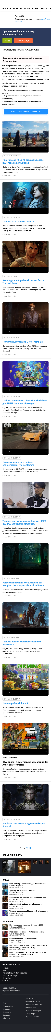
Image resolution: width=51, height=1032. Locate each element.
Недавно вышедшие (34, 1005)
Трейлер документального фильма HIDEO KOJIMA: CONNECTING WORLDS (24, 522)
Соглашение (7, 1009)
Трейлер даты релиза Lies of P (18, 221)
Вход (7, 40)
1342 (28, 848)
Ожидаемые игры (33, 1001)
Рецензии (17, 8)
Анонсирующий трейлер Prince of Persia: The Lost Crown (23, 281)
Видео (27, 8)
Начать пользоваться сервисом (25, 111)
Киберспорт (30, 1014)
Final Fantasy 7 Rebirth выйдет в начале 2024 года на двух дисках (23, 161)
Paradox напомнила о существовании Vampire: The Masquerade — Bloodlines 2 (23, 584)
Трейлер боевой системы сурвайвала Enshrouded (21, 643)
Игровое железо (32, 1017)
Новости (6, 8)
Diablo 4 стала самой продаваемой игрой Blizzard (23, 825)
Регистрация (23, 40)
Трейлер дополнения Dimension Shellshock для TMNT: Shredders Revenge (24, 402)
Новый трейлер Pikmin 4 (15, 703)
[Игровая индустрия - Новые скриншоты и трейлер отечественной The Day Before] (8, 866)
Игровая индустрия (12, 156)
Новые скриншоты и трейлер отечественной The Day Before (18, 463)
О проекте (6, 1012)
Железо (35, 8)
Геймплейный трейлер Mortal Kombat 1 (22, 341)
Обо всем (6, 1018)
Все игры (29, 998)
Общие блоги (31, 1008)
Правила (6, 1015)
